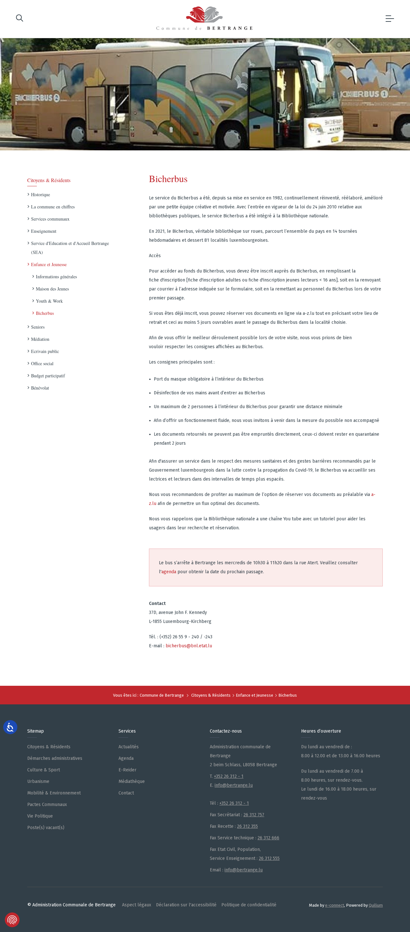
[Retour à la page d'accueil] (204, 18)
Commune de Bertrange (162, 695)
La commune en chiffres (53, 207)
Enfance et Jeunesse (49, 264)
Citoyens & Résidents (48, 180)
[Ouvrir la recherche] (19, 19)
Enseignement (43, 231)
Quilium (376, 905)
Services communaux (50, 219)
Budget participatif (48, 376)
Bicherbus (45, 313)
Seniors (38, 327)
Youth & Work (49, 301)
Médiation (40, 339)
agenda (168, 572)
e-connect (334, 905)
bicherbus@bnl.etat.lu (189, 646)
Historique (40, 194)
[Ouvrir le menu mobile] (390, 18)
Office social (42, 363)
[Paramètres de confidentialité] (12, 919)
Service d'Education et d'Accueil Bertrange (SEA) (70, 247)
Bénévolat (40, 388)
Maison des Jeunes (52, 289)
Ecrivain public (45, 351)
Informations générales (56, 276)
